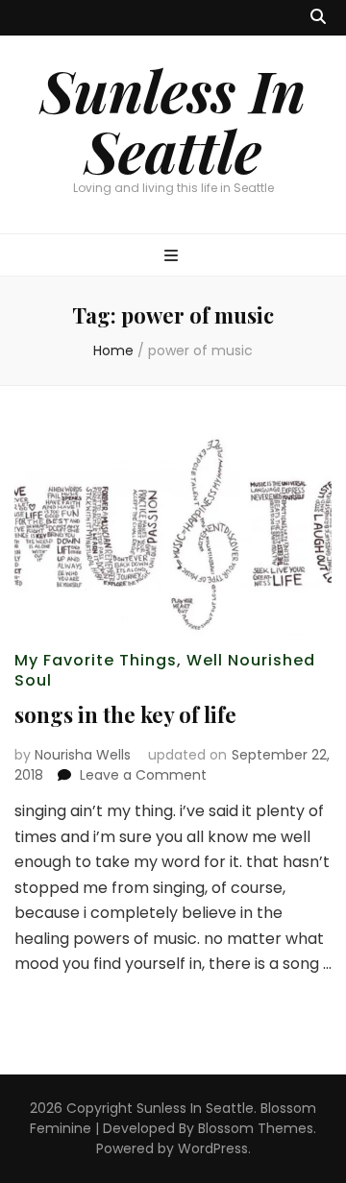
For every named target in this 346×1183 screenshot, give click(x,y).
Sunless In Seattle (173, 119)
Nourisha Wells (83, 754)
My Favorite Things (95, 660)
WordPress (213, 1148)
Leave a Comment (143, 775)
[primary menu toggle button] (173, 257)
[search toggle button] (318, 18)
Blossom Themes (255, 1128)
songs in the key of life (125, 714)
